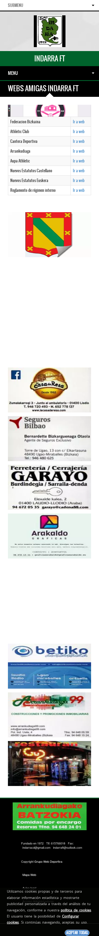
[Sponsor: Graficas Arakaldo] (49, 535)
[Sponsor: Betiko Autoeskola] (49, 665)
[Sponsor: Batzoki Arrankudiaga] (49, 110)
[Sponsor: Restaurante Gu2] (49, 763)
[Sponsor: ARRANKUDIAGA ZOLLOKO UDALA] (49, 234)
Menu (13, 73)
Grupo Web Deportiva (48, 861)
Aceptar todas (77, 932)
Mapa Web (29, 875)
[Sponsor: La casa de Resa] (49, 389)
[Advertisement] (49, 310)
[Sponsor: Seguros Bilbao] (49, 438)
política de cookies (76, 910)
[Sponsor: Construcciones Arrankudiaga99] (49, 714)
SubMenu (15, 5)
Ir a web (78, 122)
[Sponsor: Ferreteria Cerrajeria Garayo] (49, 486)
